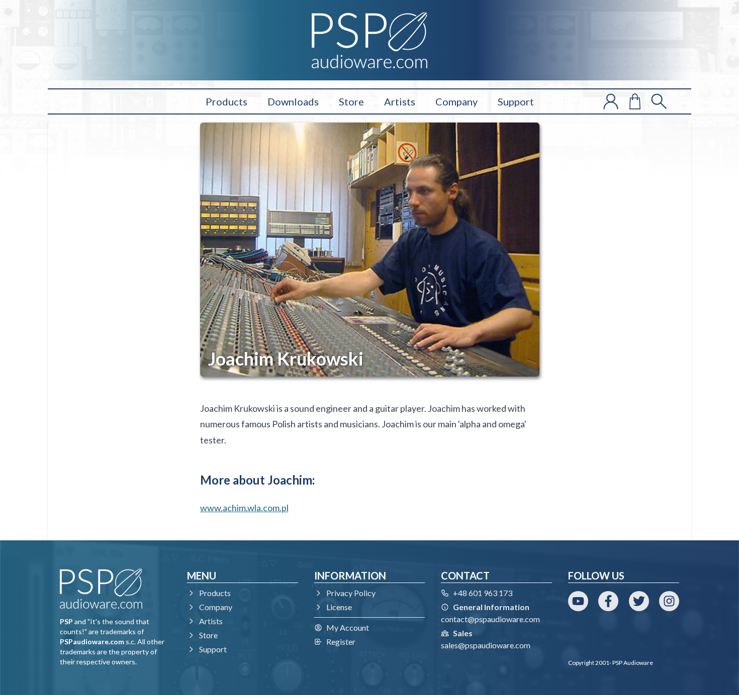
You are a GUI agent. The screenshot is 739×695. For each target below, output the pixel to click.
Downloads (293, 101)
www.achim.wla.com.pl (244, 507)
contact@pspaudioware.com (490, 619)
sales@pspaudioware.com (485, 645)
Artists (399, 101)
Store (351, 101)
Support (516, 101)
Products (226, 101)
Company (456, 101)
